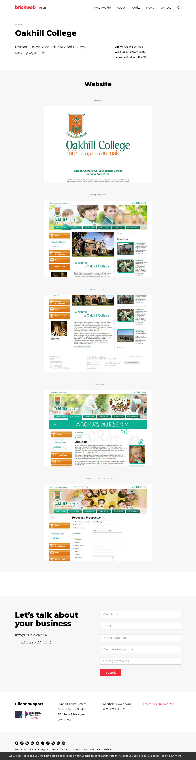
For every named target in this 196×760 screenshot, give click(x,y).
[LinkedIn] (58, 743)
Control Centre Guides (71, 709)
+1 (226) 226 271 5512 (33, 642)
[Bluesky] (27, 743)
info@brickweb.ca (31, 635)
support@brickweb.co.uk (116, 704)
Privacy (76, 749)
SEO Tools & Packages (71, 714)
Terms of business (60, 749)
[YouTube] (37, 743)
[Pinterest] (53, 743)
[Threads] (32, 743)
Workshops (65, 719)
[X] (21, 743)
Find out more (173, 755)
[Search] (179, 8)
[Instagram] (48, 743)
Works (18, 24)
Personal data (104, 749)
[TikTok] (42, 743)
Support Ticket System (72, 704)
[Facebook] (16, 743)
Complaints (88, 749)
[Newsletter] (63, 743)
